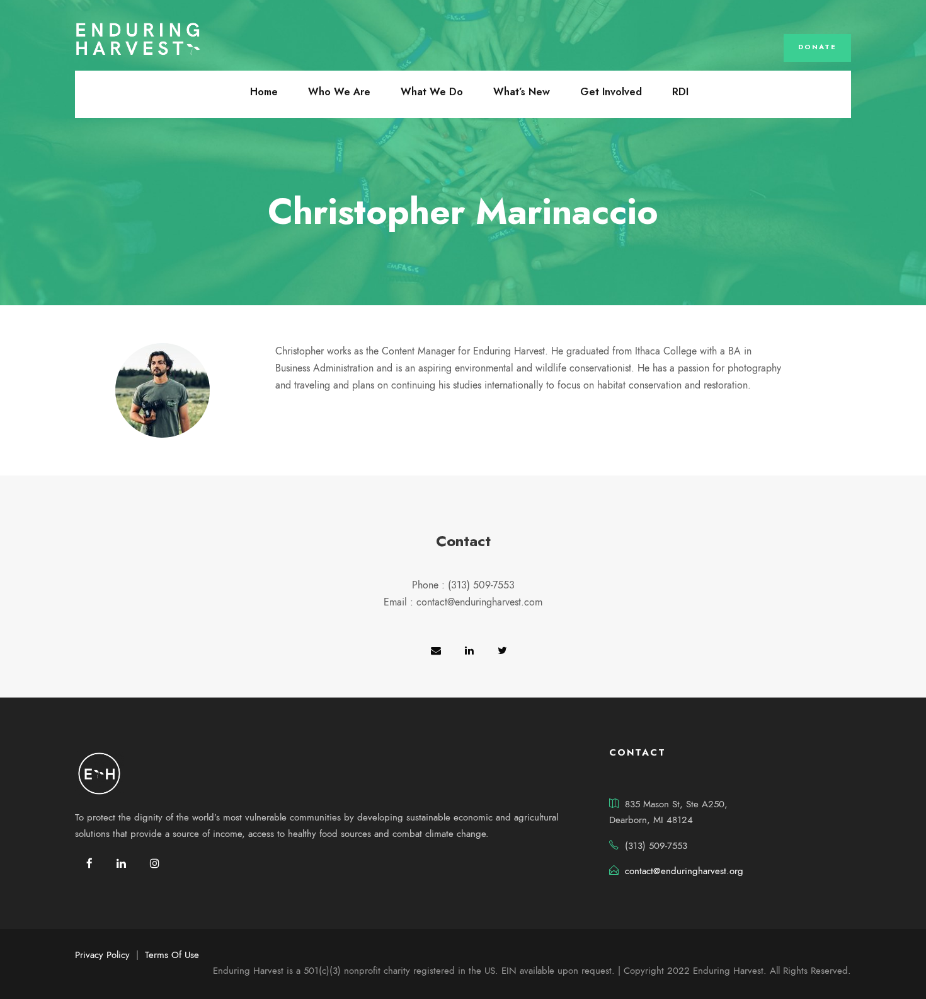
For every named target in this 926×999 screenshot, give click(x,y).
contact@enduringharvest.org (684, 871)
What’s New (521, 92)
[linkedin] (469, 651)
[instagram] (154, 864)
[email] (436, 651)
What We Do (432, 92)
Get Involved (611, 92)
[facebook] (89, 864)
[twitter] (502, 651)
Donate (817, 47)
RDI (680, 92)
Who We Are (339, 92)
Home (264, 92)
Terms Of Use (172, 955)
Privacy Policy (102, 955)
